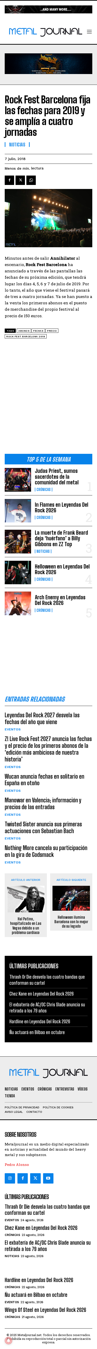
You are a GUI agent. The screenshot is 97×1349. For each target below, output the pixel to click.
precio (52, 330)
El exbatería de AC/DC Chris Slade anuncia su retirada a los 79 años (48, 1245)
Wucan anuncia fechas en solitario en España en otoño (44, 780)
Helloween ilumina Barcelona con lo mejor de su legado (71, 921)
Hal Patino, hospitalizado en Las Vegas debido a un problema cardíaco (25, 926)
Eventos (13, 729)
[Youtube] (48, 1178)
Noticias (43, 551)
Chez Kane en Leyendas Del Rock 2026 (41, 993)
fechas (38, 330)
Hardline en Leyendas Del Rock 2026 (39, 1021)
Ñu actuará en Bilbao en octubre (37, 1032)
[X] (20, 180)
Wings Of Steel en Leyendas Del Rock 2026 (45, 1310)
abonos (23, 330)
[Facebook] (9, 180)
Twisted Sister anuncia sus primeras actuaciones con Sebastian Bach (43, 827)
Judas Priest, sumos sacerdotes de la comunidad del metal (57, 476)
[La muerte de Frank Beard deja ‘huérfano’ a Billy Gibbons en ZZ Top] (18, 541)
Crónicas (43, 489)
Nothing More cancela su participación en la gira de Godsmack (46, 851)
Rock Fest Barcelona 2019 (25, 336)
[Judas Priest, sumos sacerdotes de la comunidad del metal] (18, 479)
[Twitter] (35, 1178)
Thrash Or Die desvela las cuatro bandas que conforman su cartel (47, 1210)
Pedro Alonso (17, 1164)
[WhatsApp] (31, 180)
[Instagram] (10, 1178)
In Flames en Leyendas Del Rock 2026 (61, 508)
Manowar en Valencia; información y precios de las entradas (43, 803)
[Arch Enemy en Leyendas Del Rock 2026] (18, 603)
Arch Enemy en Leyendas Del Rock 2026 (60, 600)
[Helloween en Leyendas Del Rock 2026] (18, 572)
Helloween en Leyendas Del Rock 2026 (62, 569)
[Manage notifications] (8, 1340)
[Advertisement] (48, 397)
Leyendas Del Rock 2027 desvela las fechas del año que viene (42, 718)
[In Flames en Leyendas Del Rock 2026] (18, 510)
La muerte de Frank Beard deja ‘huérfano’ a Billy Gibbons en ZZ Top (61, 538)
